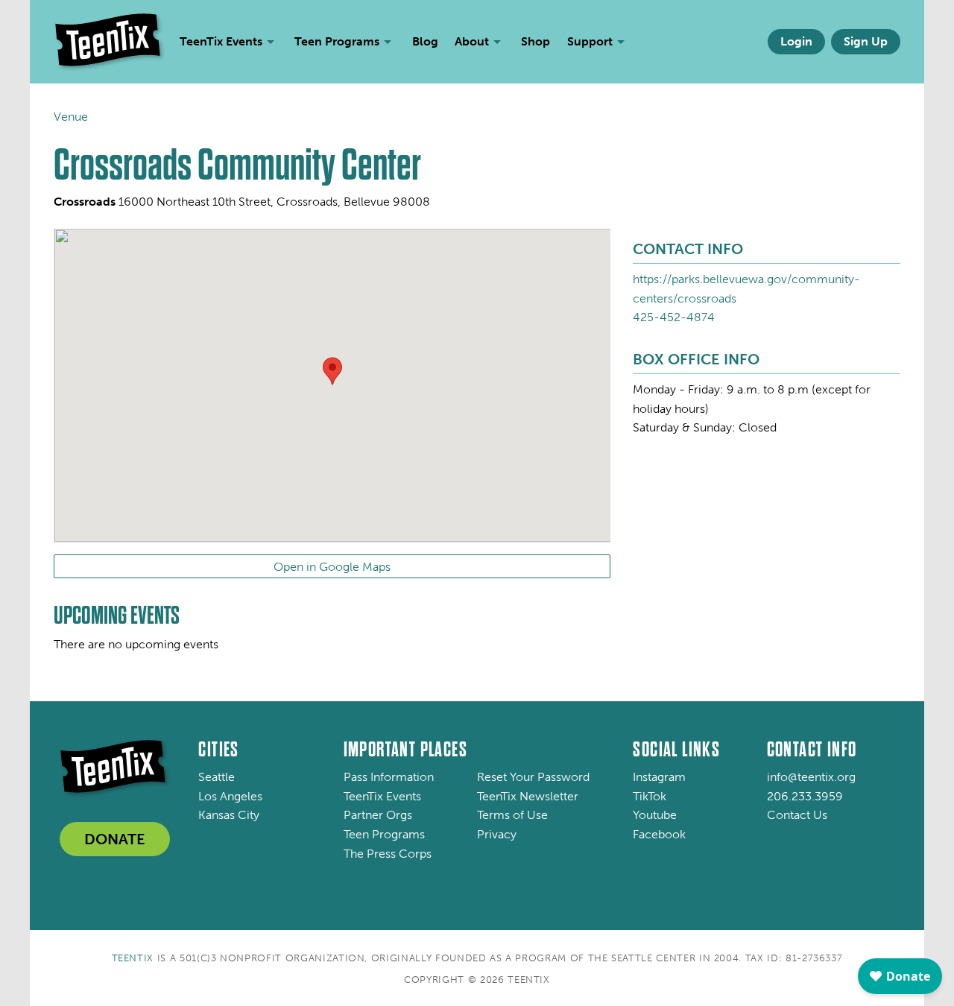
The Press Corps (388, 854)
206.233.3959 (805, 796)
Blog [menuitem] (425, 41)
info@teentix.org (811, 777)
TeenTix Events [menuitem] (221, 41)
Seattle (216, 777)
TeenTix (133, 958)
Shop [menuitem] (535, 41)
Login (796, 41)
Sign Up (866, 41)
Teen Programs (384, 834)
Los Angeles (230, 796)
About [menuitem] (472, 41)
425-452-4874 (674, 317)
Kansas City (228, 815)
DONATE (114, 839)
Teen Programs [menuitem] (336, 41)
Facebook (659, 834)
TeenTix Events (382, 796)
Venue (71, 117)
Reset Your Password (533, 777)
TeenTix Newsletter (527, 796)
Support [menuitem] (590, 41)
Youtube (655, 815)
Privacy (497, 834)
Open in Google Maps (332, 567)
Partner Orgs (378, 815)
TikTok (649, 796)
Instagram (659, 777)
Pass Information (389, 777)
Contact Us (797, 815)
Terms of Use (512, 815)
